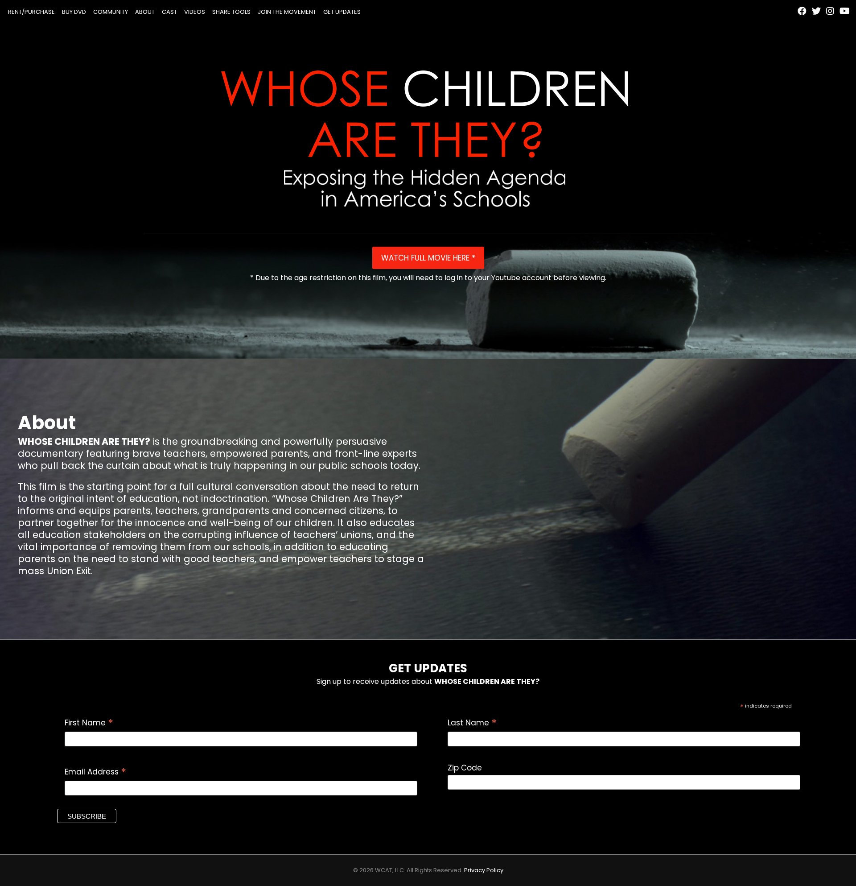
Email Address (95, 772)
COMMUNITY (110, 12)
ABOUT (145, 12)
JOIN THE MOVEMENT (287, 12)
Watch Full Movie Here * (428, 258)
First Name (89, 723)
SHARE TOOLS (231, 12)
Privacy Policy (483, 870)
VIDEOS (194, 12)
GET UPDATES (342, 12)
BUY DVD (74, 12)
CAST (169, 12)
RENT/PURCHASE (31, 12)
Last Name (472, 723)
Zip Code (465, 767)
